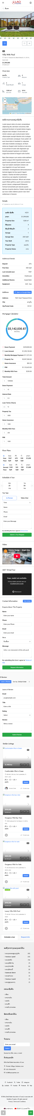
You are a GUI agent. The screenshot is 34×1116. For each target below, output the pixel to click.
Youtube (15, 1086)
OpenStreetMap (21, 113)
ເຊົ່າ (28, 749)
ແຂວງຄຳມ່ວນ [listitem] (9, 976)
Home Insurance (8, 420)
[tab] (4, 43)
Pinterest (23, 1086)
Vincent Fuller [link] (12, 788)
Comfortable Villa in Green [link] (14, 771)
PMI (3, 437)
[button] (24, 43)
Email (4, 629)
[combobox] (17, 503)
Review (4, 720)
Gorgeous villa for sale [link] (13, 864)
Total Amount (7, 377)
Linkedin (6, 1086)
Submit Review (17, 735)
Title (3, 702)
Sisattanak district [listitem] (10, 973)
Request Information (17, 667)
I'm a (4, 637)
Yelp (30, 1086)
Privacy (10, 1101)
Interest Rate (6, 394)
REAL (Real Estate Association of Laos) (13, 1097)
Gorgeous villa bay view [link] (13, 818)
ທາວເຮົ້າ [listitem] (7, 1004)
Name (4, 611)
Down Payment (7, 385)
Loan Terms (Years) (9, 403)
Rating (4, 711)
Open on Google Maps (23, 292)
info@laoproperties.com (12, 1073)
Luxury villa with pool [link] (12, 911)
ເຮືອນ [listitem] (6, 994)
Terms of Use (24, 530)
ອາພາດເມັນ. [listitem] (8, 998)
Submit (7, 1048)
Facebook (9, 1082)
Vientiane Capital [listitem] (10, 979)
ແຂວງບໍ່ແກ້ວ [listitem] (8, 960)
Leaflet (13, 113)
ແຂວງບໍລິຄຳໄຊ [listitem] (9, 963)
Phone (4, 620)
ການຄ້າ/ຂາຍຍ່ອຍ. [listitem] (10, 1007)
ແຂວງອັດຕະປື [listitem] (9, 969)
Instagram (26, 1082)
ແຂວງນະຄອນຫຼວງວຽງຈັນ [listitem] (12, 953)
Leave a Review (5, 682)
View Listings (27, 601)
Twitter (18, 1082)
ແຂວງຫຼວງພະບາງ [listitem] (10, 982)
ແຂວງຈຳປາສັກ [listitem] (9, 966)
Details (26, 782)
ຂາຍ (4, 51)
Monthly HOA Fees (8, 429)
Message (5, 646)
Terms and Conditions (20, 1101)
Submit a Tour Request (17, 535)
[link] (17, 757)
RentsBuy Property (12, 1099)
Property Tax (6, 411)
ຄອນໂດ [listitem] (7, 1001)
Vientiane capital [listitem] (10, 957)
